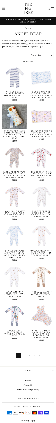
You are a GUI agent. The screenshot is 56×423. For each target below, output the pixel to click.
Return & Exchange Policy (28, 390)
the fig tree (28, 8)
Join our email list (28, 398)
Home (27, 28)
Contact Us (28, 385)
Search (28, 381)
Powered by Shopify (28, 421)
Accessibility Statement (28, 406)
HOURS (28, 371)
